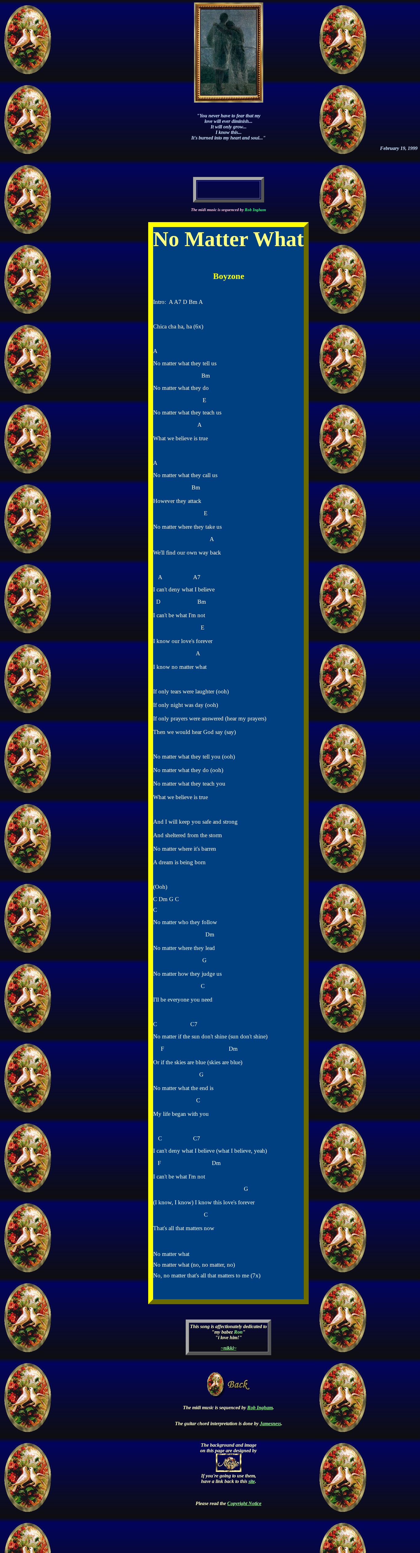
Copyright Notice (244, 1503)
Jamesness (270, 1423)
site (251, 1481)
